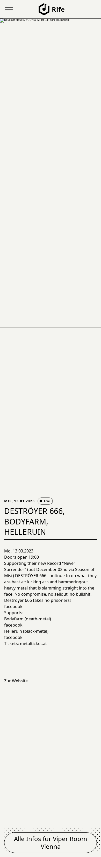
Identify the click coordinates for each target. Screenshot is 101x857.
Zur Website (16, 681)
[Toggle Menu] (9, 9)
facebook (13, 606)
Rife (58, 9)
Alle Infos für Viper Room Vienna (50, 842)
